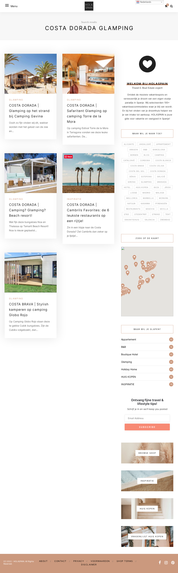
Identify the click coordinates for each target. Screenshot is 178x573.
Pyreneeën (161, 203)
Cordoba (145, 160)
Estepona (146, 176)
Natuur (131, 203)
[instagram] (166, 562)
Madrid (146, 193)
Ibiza (156, 187)
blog (146, 155)
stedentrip (140, 214)
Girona (132, 182)
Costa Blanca (163, 160)
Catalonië (129, 160)
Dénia (133, 176)
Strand (156, 214)
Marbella (148, 198)
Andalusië (145, 144)
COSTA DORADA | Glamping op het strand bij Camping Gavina (29, 110)
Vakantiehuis (131, 220)
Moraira (163, 198)
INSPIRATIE (74, 199)
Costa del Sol (137, 171)
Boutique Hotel (129, 354)
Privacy (78, 561)
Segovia (150, 209)
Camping (159, 155)
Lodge (133, 193)
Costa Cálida (156, 166)
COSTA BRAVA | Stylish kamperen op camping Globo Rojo (28, 309)
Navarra (145, 203)
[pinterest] (173, 562)
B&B (145, 150)
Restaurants (133, 209)
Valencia (150, 220)
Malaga (160, 193)
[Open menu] (7, 5)
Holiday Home (129, 369)
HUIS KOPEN (142, 187)
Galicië (161, 176)
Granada (162, 182)
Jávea (167, 187)
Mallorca (131, 198)
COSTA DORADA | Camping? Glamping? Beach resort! (27, 210)
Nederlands (145, 2)
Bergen (134, 155)
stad (126, 214)
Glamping (16, 99)
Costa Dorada (158, 171)
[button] (135, 264)
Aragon (134, 150)
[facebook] (160, 562)
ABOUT (43, 561)
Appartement (163, 144)
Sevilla (164, 209)
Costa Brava (137, 166)
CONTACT (60, 561)
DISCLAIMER (89, 564)
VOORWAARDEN (100, 561)
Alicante (129, 144)
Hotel (127, 187)
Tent (168, 214)
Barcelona (159, 150)
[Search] (171, 6)
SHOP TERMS (125, 561)
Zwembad (165, 220)
